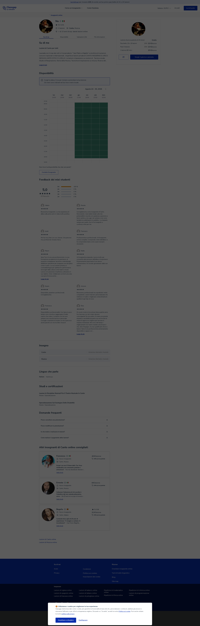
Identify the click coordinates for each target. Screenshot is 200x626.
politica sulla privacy (68, 614)
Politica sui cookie (124, 611)
